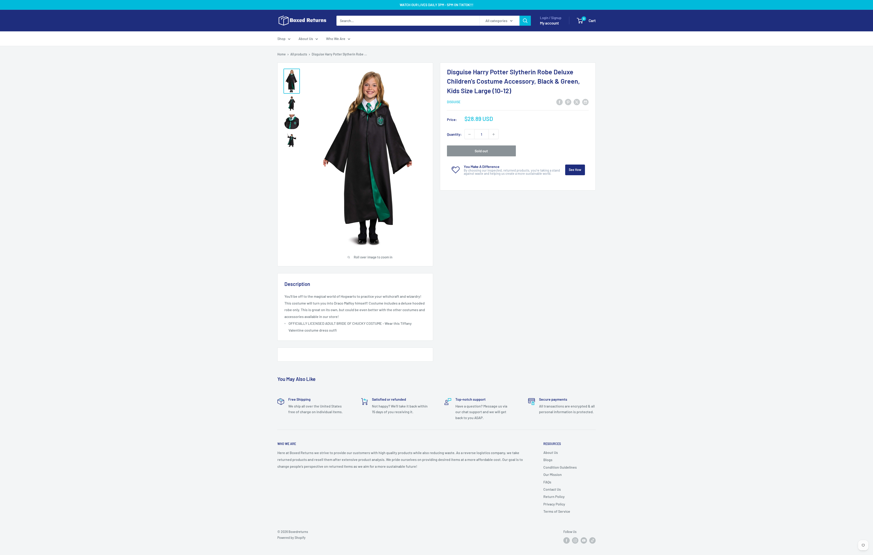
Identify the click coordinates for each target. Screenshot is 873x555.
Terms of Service (556, 511)
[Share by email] (585, 101)
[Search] (525, 21)
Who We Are (335, 38)
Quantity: (454, 134)
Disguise (453, 102)
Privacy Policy (554, 504)
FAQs (547, 482)
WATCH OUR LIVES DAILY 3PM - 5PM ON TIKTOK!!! (436, 5)
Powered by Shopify (291, 538)
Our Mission (552, 474)
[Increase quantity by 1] (493, 134)
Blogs (547, 460)
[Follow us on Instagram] (575, 540)
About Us (306, 38)
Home (281, 54)
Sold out (481, 151)
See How (575, 170)
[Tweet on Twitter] (577, 101)
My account (549, 23)
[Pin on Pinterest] (568, 101)
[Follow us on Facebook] (566, 540)
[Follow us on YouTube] (584, 540)
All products (298, 54)
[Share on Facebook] (559, 101)
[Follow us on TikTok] (592, 540)
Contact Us (552, 489)
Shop (281, 38)
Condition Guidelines (560, 467)
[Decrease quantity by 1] (469, 134)
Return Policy (554, 496)
